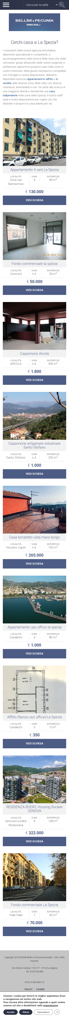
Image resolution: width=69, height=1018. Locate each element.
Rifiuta (26, 1012)
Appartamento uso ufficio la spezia (34, 627)
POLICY (29, 989)
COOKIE (40, 989)
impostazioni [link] (50, 1005)
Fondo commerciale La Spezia (34, 905)
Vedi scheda (34, 200)
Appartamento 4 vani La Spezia (34, 170)
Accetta (10, 1012)
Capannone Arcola (34, 353)
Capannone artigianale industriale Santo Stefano (34, 445)
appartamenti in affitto (40, 79)
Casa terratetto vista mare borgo (34, 537)
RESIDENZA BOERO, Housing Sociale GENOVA (34, 809)
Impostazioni (43, 1012)
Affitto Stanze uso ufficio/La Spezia (34, 717)
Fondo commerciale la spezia (35, 264)
